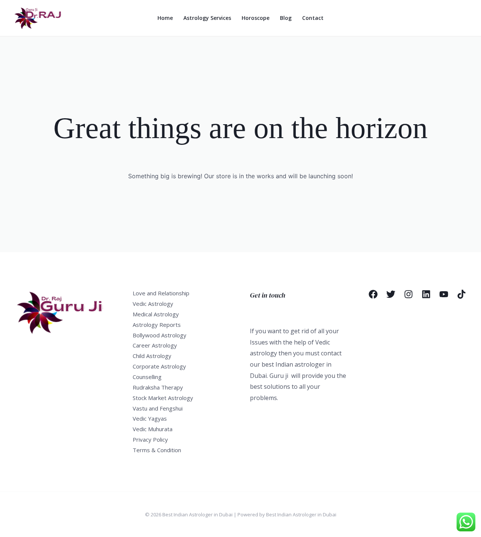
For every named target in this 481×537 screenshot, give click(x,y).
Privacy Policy (150, 439)
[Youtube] (443, 294)
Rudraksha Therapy (158, 387)
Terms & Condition (157, 450)
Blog (286, 17)
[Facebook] (373, 294)
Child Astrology (152, 356)
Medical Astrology (156, 314)
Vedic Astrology (153, 303)
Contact (313, 17)
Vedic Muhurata (152, 429)
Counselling (147, 377)
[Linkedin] (426, 294)
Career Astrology (155, 345)
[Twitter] (390, 294)
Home (165, 17)
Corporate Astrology (159, 366)
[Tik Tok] (461, 294)
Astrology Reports (157, 324)
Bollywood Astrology (159, 335)
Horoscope (255, 17)
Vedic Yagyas (150, 418)
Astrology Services (207, 17)
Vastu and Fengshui (158, 408)
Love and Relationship (161, 293)
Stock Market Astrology (163, 398)
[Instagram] (408, 294)
